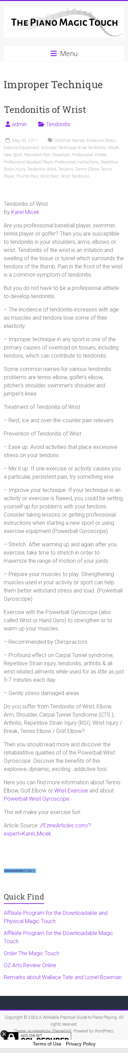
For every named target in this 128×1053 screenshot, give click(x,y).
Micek (113, 147)
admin (19, 124)
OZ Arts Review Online (30, 965)
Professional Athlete (89, 154)
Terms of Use (47, 1044)
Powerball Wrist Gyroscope (36, 799)
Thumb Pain (27, 176)
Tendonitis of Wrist (45, 109)
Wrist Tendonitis (75, 176)
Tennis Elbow (87, 169)
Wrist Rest (49, 176)
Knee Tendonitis (92, 147)
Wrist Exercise (71, 790)
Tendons (65, 169)
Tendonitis (58, 124)
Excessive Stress (101, 140)
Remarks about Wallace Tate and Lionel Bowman (63, 977)
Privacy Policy (81, 1044)
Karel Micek (25, 212)
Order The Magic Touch (31, 953)
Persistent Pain (37, 154)
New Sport (13, 154)
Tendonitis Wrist (41, 169)
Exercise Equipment (21, 147)
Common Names (69, 140)
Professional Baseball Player (28, 162)
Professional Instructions (77, 162)
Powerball (61, 154)
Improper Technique (58, 147)
